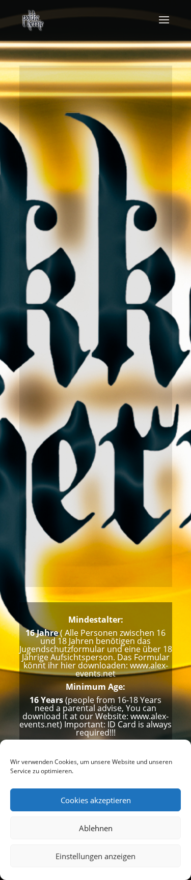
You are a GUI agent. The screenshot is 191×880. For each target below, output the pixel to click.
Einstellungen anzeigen (95, 856)
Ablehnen (96, 828)
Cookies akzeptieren (96, 800)
